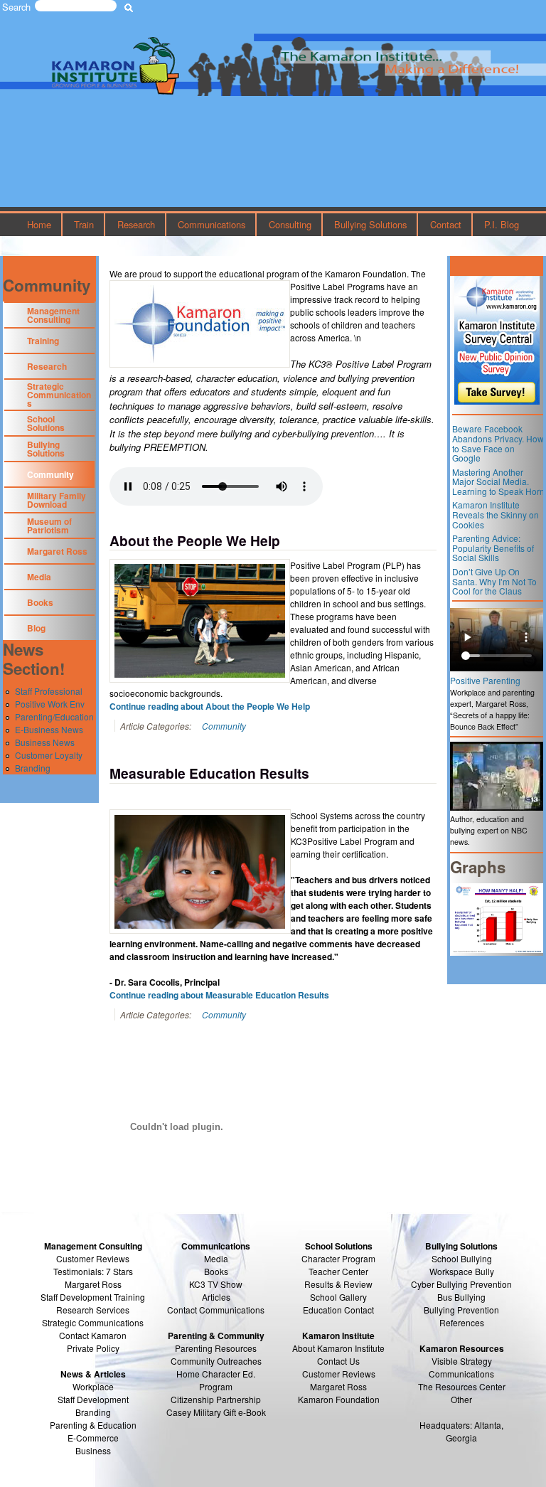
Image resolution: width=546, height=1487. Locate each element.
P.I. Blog (501, 224)
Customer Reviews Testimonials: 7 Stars (93, 1264)
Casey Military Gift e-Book (216, 1412)
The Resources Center (461, 1386)
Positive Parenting (485, 680)
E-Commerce (93, 1438)
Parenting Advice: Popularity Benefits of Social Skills (493, 547)
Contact (445, 224)
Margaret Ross (57, 551)
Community (224, 726)
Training (43, 340)
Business (93, 1450)
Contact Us (338, 1361)
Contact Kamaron (93, 1335)
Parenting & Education (93, 1425)
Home (39, 224)
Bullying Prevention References (461, 1316)
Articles (216, 1297)
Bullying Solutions (370, 224)
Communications (211, 224)
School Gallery (338, 1297)
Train (84, 224)
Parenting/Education (54, 716)
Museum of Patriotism (49, 525)
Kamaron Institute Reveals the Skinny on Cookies (495, 514)
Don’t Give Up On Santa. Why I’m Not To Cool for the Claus (494, 581)
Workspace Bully (461, 1271)
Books (40, 602)
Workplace (93, 1386)
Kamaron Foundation (339, 1399)
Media (39, 576)
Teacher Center (338, 1271)
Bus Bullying (461, 1297)
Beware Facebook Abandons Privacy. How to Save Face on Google (498, 443)
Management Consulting (53, 315)
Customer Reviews (338, 1374)
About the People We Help (194, 540)
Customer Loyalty (48, 755)
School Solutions (46, 423)
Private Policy (93, 1348)
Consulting (290, 224)
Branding (32, 768)
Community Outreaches (216, 1361)
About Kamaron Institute (338, 1348)
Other (461, 1399)
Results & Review (338, 1284)
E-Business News (49, 729)
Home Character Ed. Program (215, 1380)
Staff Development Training (93, 1297)
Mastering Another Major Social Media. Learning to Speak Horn (498, 481)
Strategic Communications (59, 394)
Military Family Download (56, 500)
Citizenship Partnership (216, 1399)
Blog (36, 628)
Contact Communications (215, 1310)
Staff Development (93, 1399)
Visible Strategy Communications (461, 1367)
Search (16, 7)
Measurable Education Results (209, 773)
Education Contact (338, 1310)
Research (136, 224)
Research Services (92, 1310)
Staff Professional (48, 691)
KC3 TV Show (215, 1284)
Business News (45, 742)
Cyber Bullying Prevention (461, 1284)
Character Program (338, 1258)
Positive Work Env (50, 704)
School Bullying (462, 1258)
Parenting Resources (216, 1348)
